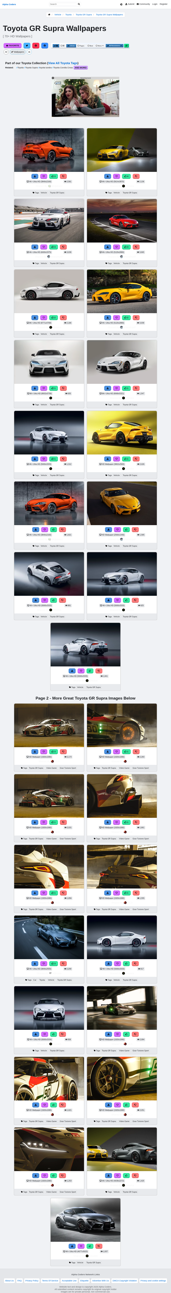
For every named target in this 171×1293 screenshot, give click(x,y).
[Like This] (53, 529)
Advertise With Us (100, 1281)
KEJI (57, 761)
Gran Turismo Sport (68, 768)
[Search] (79, 4)
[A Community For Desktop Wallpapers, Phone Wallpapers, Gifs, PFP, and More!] (49, 14)
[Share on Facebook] (44, 45)
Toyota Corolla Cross (62, 67)
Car (34, 980)
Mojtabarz (57, 186)
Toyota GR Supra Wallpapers (109, 14)
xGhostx (57, 973)
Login (154, 4)
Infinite (72, 46)
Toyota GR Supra (84, 14)
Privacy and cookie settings (153, 1281)
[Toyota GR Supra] (49, 524)
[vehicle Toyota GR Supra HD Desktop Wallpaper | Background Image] (49, 312)
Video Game (51, 768)
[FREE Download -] (34, 317)
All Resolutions (114, 46)
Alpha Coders (9, 4)
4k (29, 52)
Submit (130, 4)
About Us (9, 1281)
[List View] (62, 45)
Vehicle (57, 14)
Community (144, 4)
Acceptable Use (69, 1281)
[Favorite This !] (43, 317)
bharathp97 (57, 256)
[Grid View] (56, 45)
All (6, 52)
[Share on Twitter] (26, 45)
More (99, 46)
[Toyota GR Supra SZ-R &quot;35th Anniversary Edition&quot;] (122, 454)
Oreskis (130, 186)
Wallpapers (18, 52)
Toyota (68, 14)
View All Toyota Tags (62, 63)
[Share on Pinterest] (35, 45)
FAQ (19, 1281)
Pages (82, 46)
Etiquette (84, 1281)
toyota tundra (45, 67)
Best (91, 46)
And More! (81, 67)
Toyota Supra (31, 67)
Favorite (13, 45)
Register (164, 4)
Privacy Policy (31, 1281)
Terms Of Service (50, 1281)
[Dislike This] (63, 317)
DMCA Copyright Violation (125, 1281)
